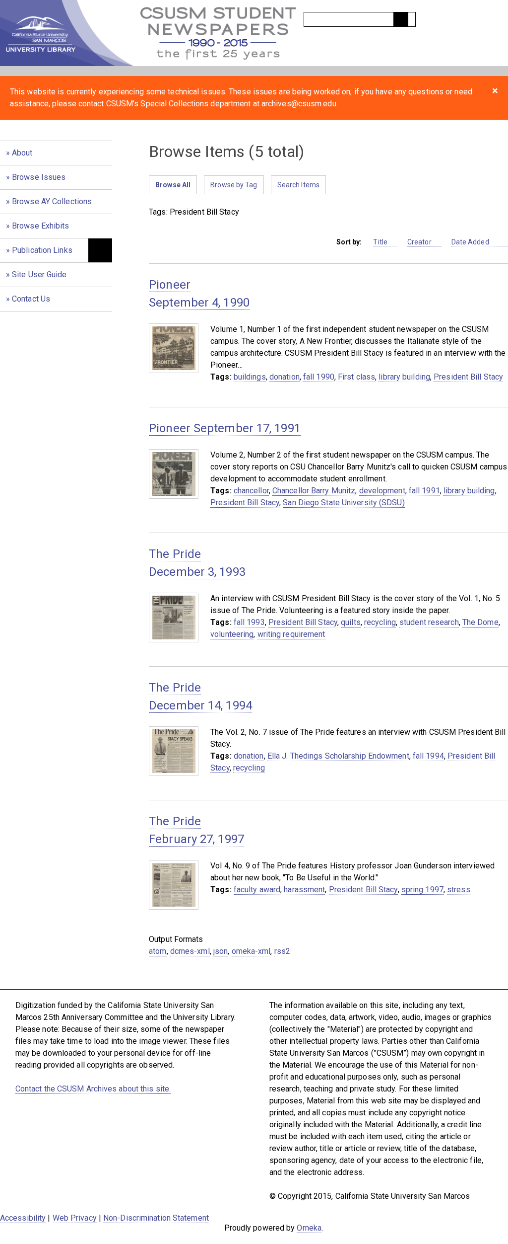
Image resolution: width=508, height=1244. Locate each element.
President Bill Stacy (468, 377)
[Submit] (400, 19)
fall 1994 (428, 756)
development (382, 490)
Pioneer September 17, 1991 (225, 428)
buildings (250, 377)
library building (404, 377)
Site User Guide (39, 274)
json (220, 951)
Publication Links (42, 250)
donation (284, 377)
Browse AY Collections (52, 201)
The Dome (480, 622)
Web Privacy (75, 1218)
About (22, 152)
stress (458, 889)
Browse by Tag (233, 185)
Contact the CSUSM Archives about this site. (93, 1088)
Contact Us (31, 299)
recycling (380, 622)
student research (429, 622)
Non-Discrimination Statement (156, 1218)
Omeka (309, 1228)
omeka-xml (251, 951)
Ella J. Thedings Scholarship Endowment (338, 756)
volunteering (232, 634)
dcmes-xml (190, 951)
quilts (351, 622)
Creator (419, 242)
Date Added (471, 242)
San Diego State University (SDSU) (343, 502)
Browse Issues (38, 177)
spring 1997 (422, 889)
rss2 (282, 951)
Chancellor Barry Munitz (313, 490)
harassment (304, 889)
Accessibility (23, 1218)
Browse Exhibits (40, 226)
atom (157, 951)
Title (380, 242)
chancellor (251, 490)
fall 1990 (318, 377)
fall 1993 (249, 622)
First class (356, 377)
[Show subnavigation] (100, 250)
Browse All (172, 185)
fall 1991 (424, 490)
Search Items (298, 185)
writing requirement (291, 634)
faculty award (257, 889)
